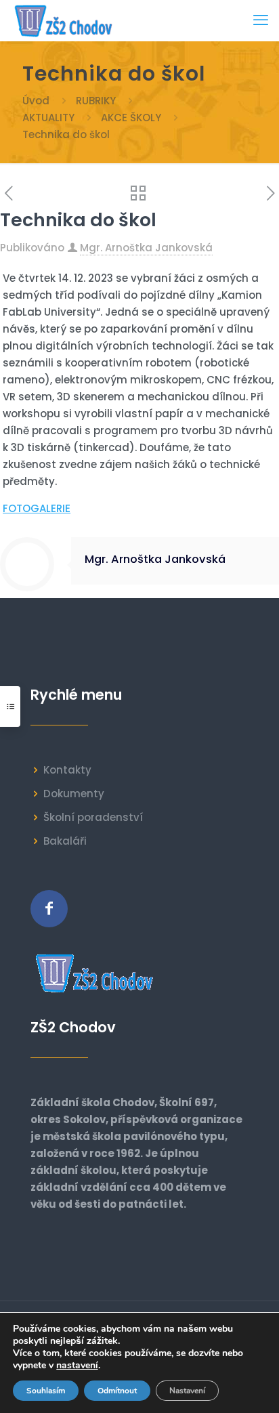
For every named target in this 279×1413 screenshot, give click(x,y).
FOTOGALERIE (36, 508)
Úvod (35, 100)
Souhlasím (45, 1390)
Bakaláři (65, 841)
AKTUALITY (48, 117)
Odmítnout (117, 1390)
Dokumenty (73, 793)
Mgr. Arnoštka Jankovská (146, 247)
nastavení (77, 1365)
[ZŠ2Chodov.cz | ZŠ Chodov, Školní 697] (66, 20)
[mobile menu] (260, 20)
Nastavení (187, 1390)
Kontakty (67, 770)
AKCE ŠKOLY (131, 117)
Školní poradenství (93, 817)
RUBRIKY (96, 100)
